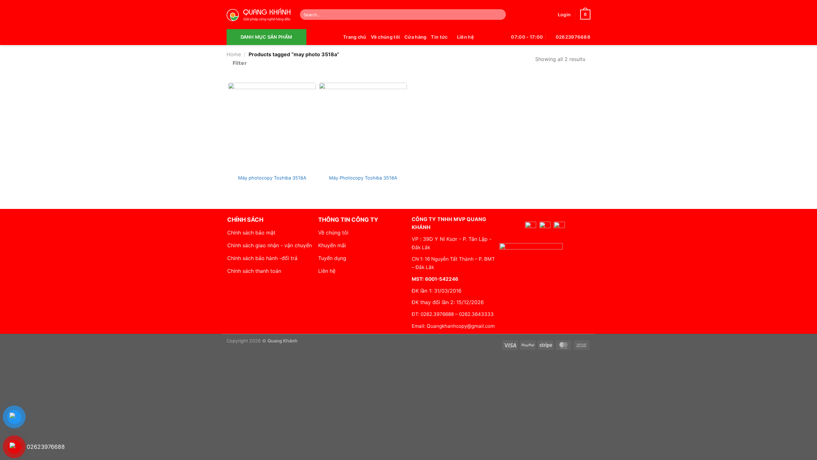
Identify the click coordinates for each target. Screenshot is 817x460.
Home (234, 54)
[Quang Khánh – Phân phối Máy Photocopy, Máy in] (258, 14)
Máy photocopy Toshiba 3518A (272, 177)
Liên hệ (465, 37)
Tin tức (439, 37)
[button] (564, 14)
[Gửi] (499, 14)
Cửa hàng (415, 37)
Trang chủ (354, 37)
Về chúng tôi (385, 37)
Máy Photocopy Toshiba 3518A (363, 177)
